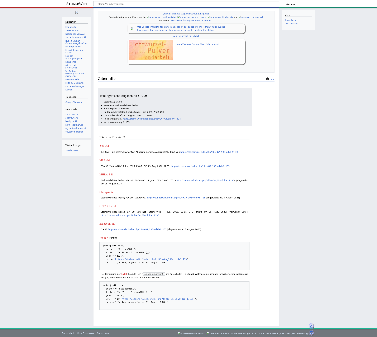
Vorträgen (206, 20)
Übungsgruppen (191, 20)
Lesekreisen (176, 20)
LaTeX (124, 273)
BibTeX (103, 237)
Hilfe (272, 78)
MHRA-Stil (106, 174)
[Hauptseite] (76, 12)
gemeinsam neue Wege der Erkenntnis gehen (186, 13)
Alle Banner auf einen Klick (186, 36)
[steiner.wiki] (245, 17)
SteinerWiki (76, 3)
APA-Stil (104, 146)
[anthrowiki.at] (154, 17)
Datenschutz (68, 333)
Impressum (103, 333)
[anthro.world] (185, 17)
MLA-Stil (104, 160)
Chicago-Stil (106, 192)
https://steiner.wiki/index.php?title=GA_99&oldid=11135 (152, 118)
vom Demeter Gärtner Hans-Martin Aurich (199, 44)
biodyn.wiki (228, 17)
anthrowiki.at (169, 17)
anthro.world (199, 17)
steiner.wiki (258, 17)
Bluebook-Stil (107, 223)
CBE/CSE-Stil (107, 206)
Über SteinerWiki (86, 333)
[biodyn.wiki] (214, 17)
